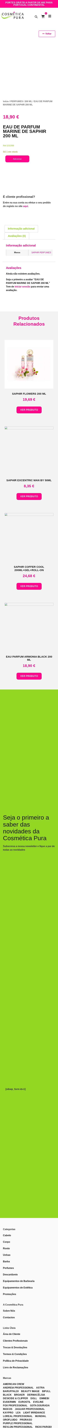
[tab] (21, 228)
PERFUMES (16, 101)
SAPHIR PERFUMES (41, 252)
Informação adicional (21, 228)
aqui (25, 206)
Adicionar (17, 159)
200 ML (28, 101)
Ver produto (29, 410)
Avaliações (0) (17, 235)
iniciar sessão (22, 286)
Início (6, 101)
